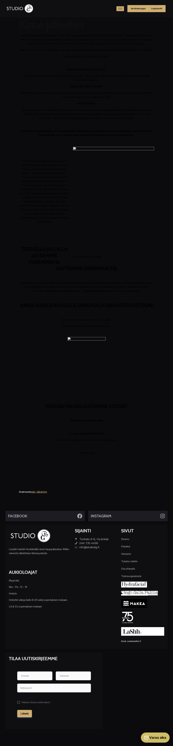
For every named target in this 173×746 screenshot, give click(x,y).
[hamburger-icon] (120, 8)
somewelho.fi (134, 641)
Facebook (17, 516)
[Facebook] (79, 516)
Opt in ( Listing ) (26, 697)
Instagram (101, 516)
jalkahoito (42, 491)
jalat (33, 491)
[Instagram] (162, 516)
